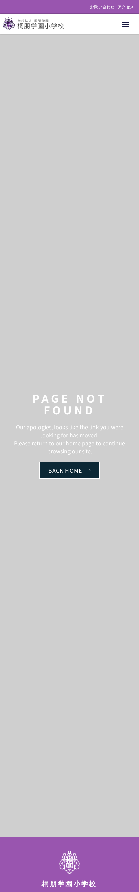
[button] (125, 24)
